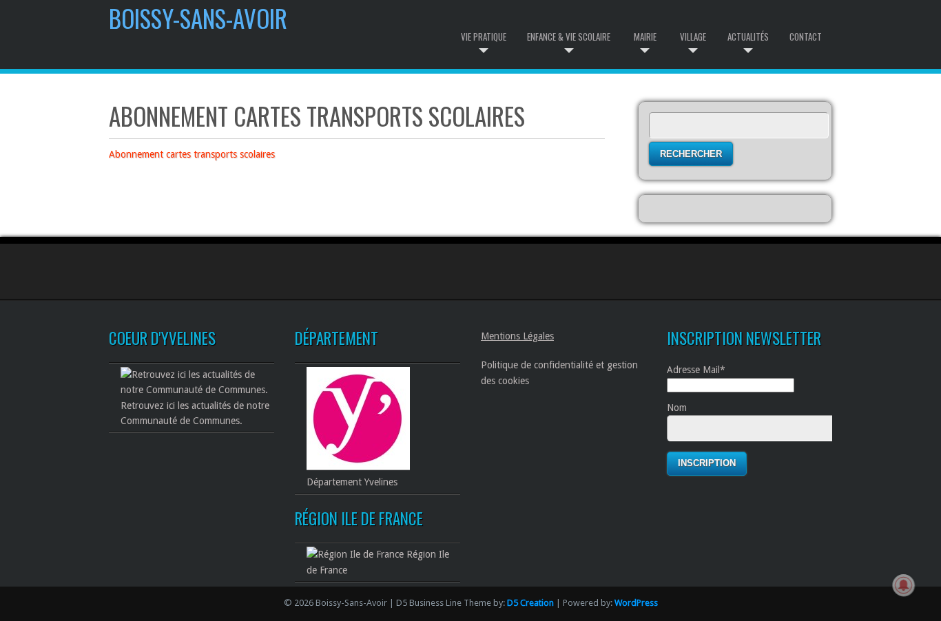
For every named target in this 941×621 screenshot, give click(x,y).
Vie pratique (483, 36)
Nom (677, 407)
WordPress (636, 603)
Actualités (748, 36)
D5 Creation (530, 603)
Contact (805, 36)
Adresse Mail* (696, 369)
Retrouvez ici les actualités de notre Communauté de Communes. (195, 413)
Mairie (645, 36)
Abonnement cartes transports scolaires (192, 154)
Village (693, 36)
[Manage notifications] (904, 585)
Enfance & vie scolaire (568, 36)
